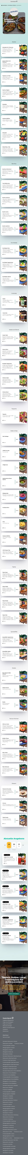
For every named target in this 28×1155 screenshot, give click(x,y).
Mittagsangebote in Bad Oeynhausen (11, 1064)
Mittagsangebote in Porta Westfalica (10, 1079)
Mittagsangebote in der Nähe (9, 1148)
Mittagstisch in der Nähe (8, 1150)
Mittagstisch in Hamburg (8, 1125)
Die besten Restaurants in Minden (10, 1041)
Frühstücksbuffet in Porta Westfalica (11, 1077)
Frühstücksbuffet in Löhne (8, 1133)
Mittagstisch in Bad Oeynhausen (10, 1066)
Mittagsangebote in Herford (9, 1108)
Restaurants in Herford (8, 1102)
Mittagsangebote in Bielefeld (9, 1093)
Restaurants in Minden (7, 1043)
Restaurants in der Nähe (8, 1142)
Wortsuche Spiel (6, 1037)
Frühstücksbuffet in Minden (9, 1045)
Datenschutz (5, 1031)
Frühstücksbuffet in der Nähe (9, 1146)
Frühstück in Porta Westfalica (9, 1074)
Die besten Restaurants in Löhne (10, 1129)
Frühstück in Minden (19, 1043)
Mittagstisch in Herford (8, 1110)
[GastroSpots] (14, 1)
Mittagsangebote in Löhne (8, 1135)
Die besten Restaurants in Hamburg (10, 1114)
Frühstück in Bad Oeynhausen (9, 1060)
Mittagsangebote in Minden (9, 1047)
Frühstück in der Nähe (7, 1144)
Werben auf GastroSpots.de (9, 1027)
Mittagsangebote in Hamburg (9, 1123)
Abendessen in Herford (8, 1112)
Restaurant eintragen (7, 1025)
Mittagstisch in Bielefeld (8, 1095)
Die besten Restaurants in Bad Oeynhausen (12, 1056)
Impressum (5, 1029)
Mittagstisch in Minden (8, 1049)
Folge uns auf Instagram (8, 1022)
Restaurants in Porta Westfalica (9, 1072)
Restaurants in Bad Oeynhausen (10, 1058)
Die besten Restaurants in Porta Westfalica (12, 1070)
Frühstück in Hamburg (8, 1119)
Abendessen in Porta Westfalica (9, 1083)
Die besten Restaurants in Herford (10, 1100)
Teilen (5, 53)
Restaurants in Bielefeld (8, 1087)
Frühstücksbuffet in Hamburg (9, 1121)
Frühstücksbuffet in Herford (9, 1106)
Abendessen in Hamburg (8, 1127)
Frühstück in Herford (7, 1104)
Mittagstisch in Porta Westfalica (9, 1081)
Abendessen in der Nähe (8, 1152)
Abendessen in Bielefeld (8, 1098)
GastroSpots (5, 5)
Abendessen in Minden (8, 1054)
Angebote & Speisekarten (8, 1020)
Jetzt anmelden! (14, 993)
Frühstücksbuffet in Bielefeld (9, 1091)
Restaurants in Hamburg (8, 1116)
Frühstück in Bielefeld (7, 1089)
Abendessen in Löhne (18, 1137)
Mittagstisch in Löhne (7, 1137)
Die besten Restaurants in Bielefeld (10, 1085)
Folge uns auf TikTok (7, 1023)
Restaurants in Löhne (7, 1131)
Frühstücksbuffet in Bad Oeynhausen (11, 1062)
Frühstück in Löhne (18, 1131)
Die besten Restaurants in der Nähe (10, 1140)
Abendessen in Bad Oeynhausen (10, 1068)
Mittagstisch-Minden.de (8, 1051)
